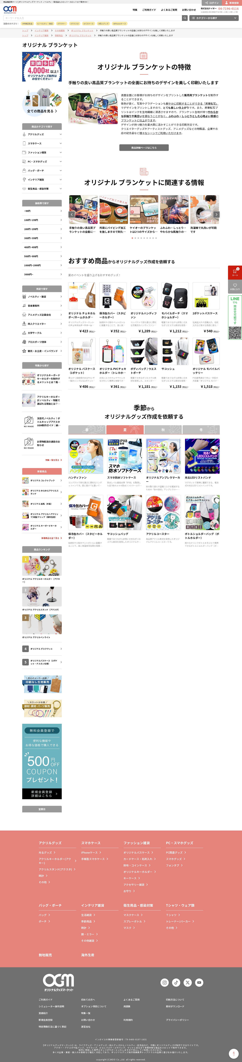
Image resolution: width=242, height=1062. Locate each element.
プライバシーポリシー (177, 1019)
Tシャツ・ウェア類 (180, 905)
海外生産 (87, 954)
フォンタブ (172, 865)
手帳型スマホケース (93, 859)
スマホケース (91, 842)
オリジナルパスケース (136, 852)
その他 (43, 882)
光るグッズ (45, 852)
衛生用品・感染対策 (138, 905)
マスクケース (131, 915)
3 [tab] (138, 238)
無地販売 (45, 954)
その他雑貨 (60, 30)
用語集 (126, 1006)
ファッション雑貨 (136, 842)
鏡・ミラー (87, 934)
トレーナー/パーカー (178, 921)
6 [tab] (147, 238)
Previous (72, 214)
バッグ (43, 915)
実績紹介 (43, 1013)
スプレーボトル (132, 921)
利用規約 (128, 1019)
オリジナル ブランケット (82, 30)
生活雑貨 (86, 915)
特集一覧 (85, 1013)
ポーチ (43, 921)
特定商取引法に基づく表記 (52, 1026)
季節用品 (59, 35)
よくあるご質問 (169, 9)
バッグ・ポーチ (50, 905)
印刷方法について (175, 999)
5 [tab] (144, 238)
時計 (41, 876)
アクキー (62, 23)
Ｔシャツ (171, 915)
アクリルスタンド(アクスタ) (55, 869)
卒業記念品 (27, 23)
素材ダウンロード (175, 1006)
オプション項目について (94, 1006)
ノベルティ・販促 (45, 23)
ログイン (214, 2)
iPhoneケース (120, 23)
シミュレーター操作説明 (51, 1006)
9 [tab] (156, 238)
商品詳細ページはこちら (144, 147)
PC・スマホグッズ (179, 842)
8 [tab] (153, 238)
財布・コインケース (135, 865)
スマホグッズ (174, 859)
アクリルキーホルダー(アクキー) (55, 861)
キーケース (129, 878)
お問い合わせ (189, 9)
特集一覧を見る (52, 460)
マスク (127, 928)
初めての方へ (88, 999)
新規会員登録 (46, 1019)
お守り (127, 891)
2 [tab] (135, 238)
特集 (135, 9)
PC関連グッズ (174, 852)
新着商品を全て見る (50, 538)
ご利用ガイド (149, 9)
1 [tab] (132, 238)
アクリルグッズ (50, 842)
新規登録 (234, 2)
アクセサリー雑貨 (133, 885)
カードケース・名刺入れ (137, 859)
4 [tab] (141, 238)
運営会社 (85, 1026)
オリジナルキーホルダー (137, 872)
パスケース (89, 23)
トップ (25, 30)
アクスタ (75, 23)
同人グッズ (103, 23)
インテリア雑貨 (41, 30)
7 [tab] (150, 238)
